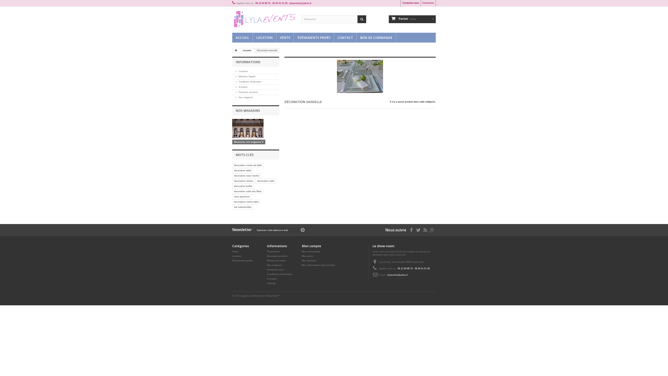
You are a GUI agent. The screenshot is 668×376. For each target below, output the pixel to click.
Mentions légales (247, 76)
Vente (285, 38)
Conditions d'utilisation (249, 81)
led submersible (242, 207)
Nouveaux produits (277, 256)
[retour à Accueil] (236, 50)
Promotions (273, 251)
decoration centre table (246, 202)
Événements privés (313, 38)
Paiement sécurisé (247, 92)
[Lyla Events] (264, 18)
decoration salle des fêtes (247, 191)
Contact (345, 38)
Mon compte (311, 246)
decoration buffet (243, 186)
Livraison (243, 71)
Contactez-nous (410, 3)
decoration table (242, 170)
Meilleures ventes (276, 260)
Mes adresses (309, 260)
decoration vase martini (246, 175)
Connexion (428, 3)
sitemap (271, 283)
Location (264, 38)
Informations (248, 62)
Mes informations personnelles (318, 265)
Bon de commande (376, 38)
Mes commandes (311, 251)
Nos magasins (245, 97)
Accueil (242, 38)
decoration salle (265, 181)
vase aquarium (242, 196)
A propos (243, 87)
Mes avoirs (307, 256)
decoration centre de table (248, 165)
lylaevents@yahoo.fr (397, 275)
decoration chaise (243, 181)
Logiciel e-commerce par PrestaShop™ (260, 296)
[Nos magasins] (255, 128)
